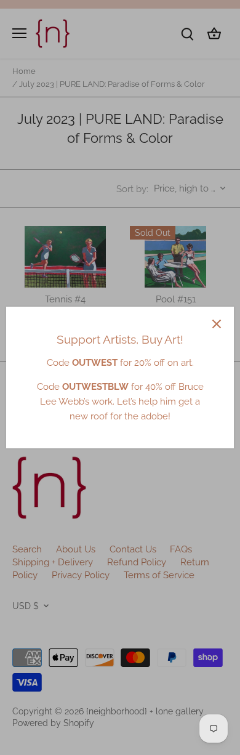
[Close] (216, 323)
